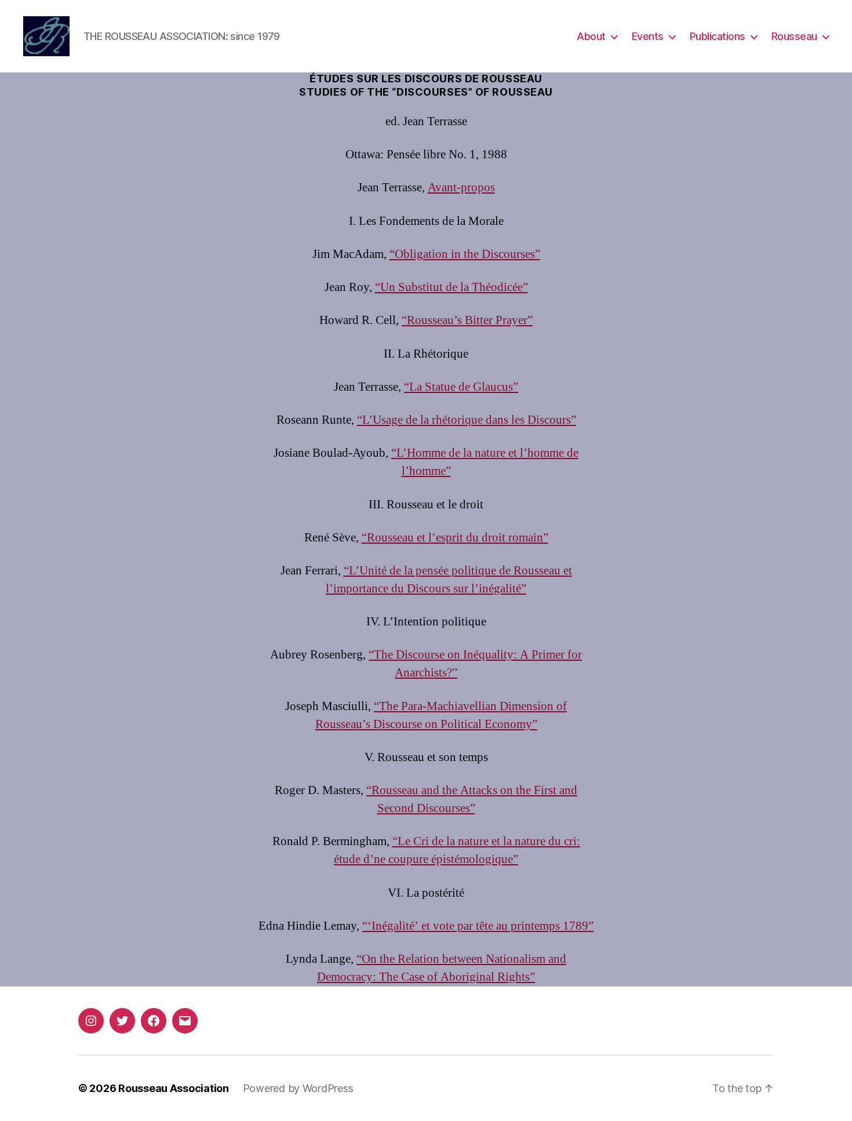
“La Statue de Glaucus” (461, 387)
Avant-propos (461, 187)
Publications (717, 36)
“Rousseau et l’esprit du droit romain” (455, 537)
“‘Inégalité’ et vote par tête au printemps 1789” (478, 926)
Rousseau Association (173, 1088)
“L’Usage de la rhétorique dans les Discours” (466, 420)
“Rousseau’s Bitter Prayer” (467, 320)
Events (648, 36)
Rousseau (794, 36)
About (591, 36)
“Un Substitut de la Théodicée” (451, 287)
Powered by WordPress (298, 1088)
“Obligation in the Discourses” (464, 254)
